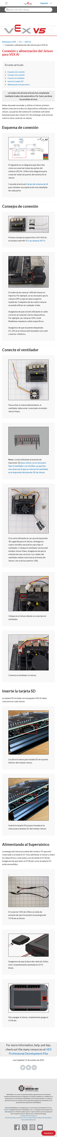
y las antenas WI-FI (36, 240)
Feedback (48, 1133)
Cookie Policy (32, 1117)
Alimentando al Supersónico (19, 85)
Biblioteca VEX (9, 41)
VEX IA (28, 41)
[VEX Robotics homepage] (24, 3)
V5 (20, 41)
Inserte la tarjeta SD (15, 81)
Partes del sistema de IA (37, 184)
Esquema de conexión (16, 72)
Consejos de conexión (16, 75)
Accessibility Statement (28, 1119)
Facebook (22, 1067)
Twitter (28, 1067)
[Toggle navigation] (6, 3)
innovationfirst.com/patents (28, 1115)
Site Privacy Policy (10, 1117)
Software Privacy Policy (44, 1117)
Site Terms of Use (22, 1117)
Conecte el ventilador (16, 78)
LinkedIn (34, 1067)
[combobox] (28, 9)
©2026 (6, 1109)
